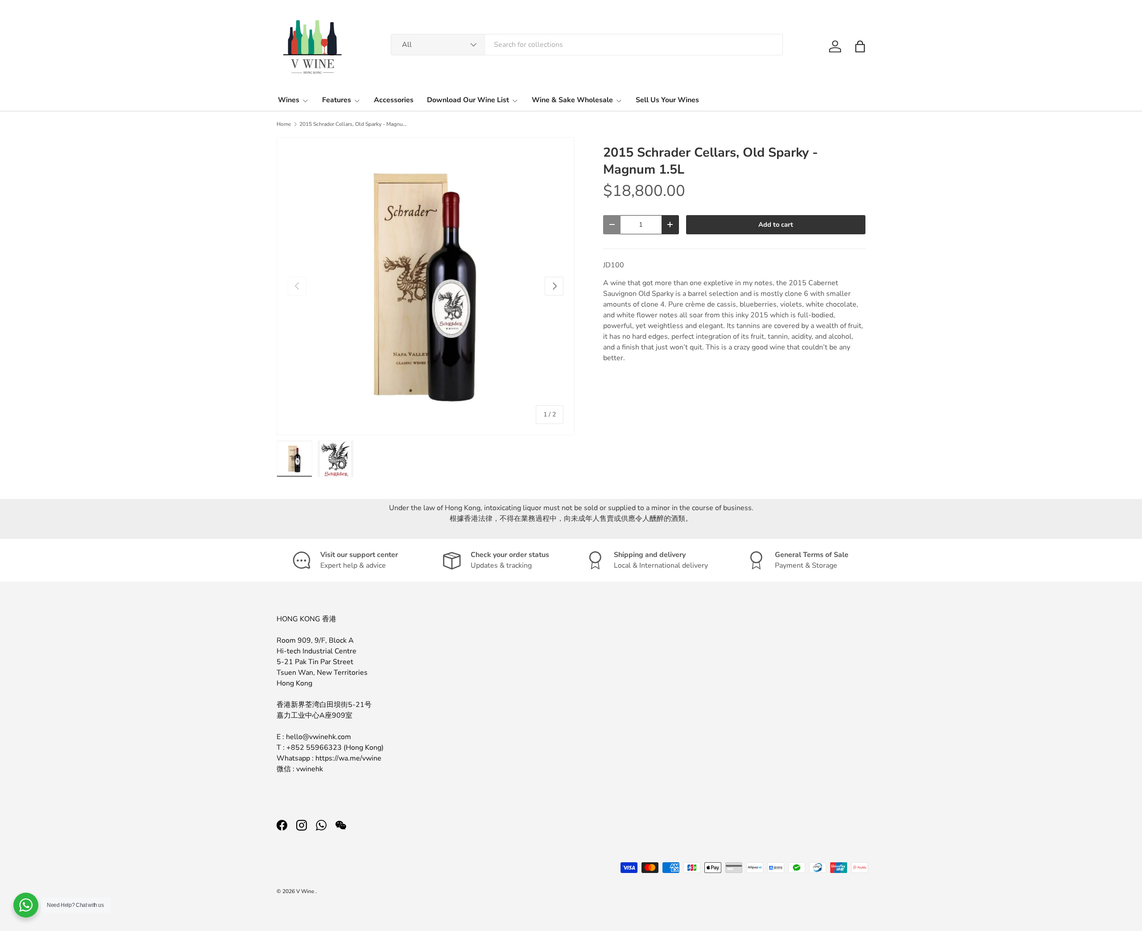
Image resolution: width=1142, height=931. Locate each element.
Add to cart (775, 224)
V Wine (305, 891)
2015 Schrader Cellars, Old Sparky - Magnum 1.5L (352, 124)
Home (284, 124)
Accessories (394, 100)
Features (336, 100)
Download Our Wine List (468, 100)
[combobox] (586, 44)
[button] (860, 46)
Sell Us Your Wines (667, 100)
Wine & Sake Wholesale (572, 100)
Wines (288, 100)
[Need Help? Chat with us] (25, 905)
